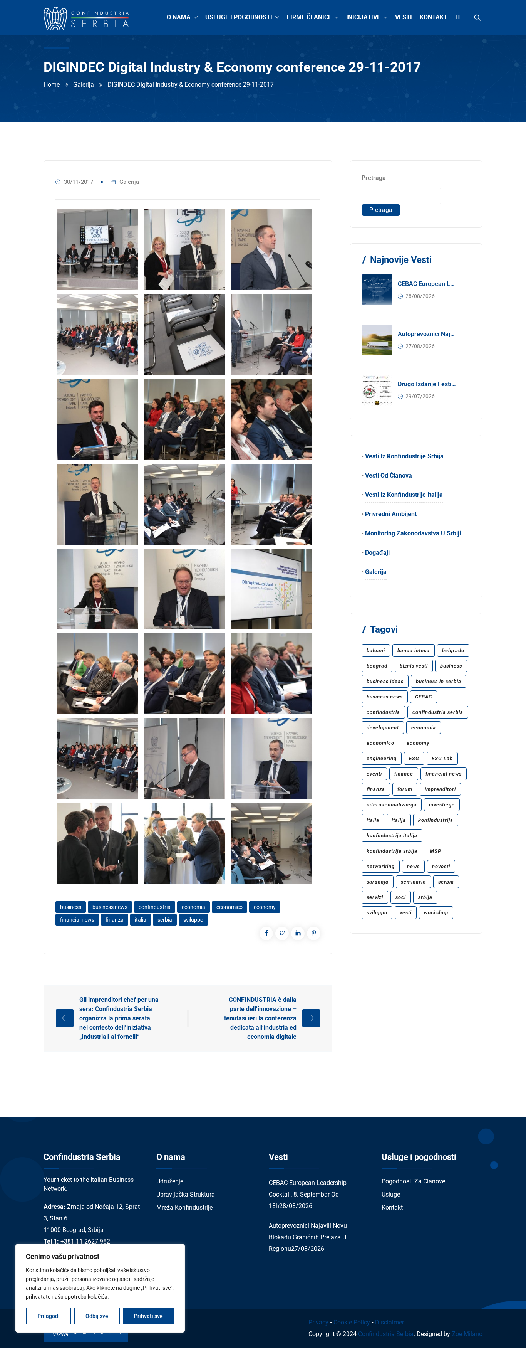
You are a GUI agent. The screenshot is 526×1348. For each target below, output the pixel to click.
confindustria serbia (437, 712)
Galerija (83, 84)
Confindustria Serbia (386, 1334)
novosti (441, 866)
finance (403, 774)
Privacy (318, 1322)
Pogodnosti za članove (413, 1181)
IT (458, 17)
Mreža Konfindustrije (184, 1207)
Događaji (377, 552)
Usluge (391, 1194)
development (383, 727)
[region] (100, 1288)
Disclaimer (389, 1322)
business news (109, 907)
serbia (164, 920)
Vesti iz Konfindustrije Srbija (404, 456)
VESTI (403, 17)
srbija (425, 897)
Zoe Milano (467, 1334)
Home (52, 84)
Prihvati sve (148, 1316)
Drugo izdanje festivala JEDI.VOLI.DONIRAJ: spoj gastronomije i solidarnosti (427, 384)
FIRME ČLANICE (309, 17)
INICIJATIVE (363, 17)
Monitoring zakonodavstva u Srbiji (413, 533)
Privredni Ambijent (391, 514)
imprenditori (440, 789)
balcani (376, 650)
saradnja (378, 882)
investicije (442, 805)
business (70, 907)
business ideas (385, 681)
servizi (375, 897)
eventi (374, 774)
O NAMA (179, 17)
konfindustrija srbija (392, 851)
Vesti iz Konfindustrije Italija (404, 494)
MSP (435, 851)
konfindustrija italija (392, 835)
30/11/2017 (78, 181)
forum (404, 789)
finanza (115, 920)
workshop (436, 912)
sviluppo (193, 920)
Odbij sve (96, 1316)
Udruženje (169, 1181)
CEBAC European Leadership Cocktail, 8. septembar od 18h (427, 284)
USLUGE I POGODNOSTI (238, 17)
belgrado (453, 650)
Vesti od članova (388, 475)
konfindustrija (435, 820)
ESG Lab (442, 758)
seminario (413, 882)
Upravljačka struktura (185, 1194)
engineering (382, 758)
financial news (77, 920)
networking (381, 866)
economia (193, 907)
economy (265, 907)
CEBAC (423, 697)
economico (229, 907)
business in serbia (438, 681)
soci (400, 897)
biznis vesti (414, 666)
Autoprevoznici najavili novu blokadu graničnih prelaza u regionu (427, 334)
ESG (414, 758)
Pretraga (374, 178)
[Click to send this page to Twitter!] (282, 933)
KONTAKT (433, 17)
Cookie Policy (351, 1322)
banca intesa (413, 650)
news (413, 866)
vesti (406, 912)
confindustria (155, 907)
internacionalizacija (392, 805)
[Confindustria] (86, 19)
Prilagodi (48, 1316)
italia (140, 920)
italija (399, 820)
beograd (377, 666)
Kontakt (392, 1207)
